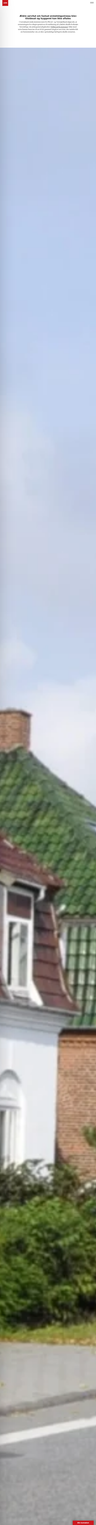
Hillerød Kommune (59, 27)
